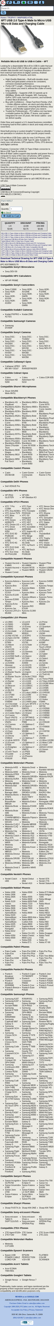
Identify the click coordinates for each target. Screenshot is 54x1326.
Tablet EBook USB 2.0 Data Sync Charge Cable (17, 241)
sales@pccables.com (33, 1318)
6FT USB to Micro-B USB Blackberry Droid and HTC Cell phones (23, 243)
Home (3, 18)
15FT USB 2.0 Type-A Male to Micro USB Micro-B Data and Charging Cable (26, 253)
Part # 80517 (7, 201)
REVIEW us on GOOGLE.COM (27, 1297)
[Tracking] (30, 2)
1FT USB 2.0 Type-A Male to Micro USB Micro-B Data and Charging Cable (26, 235)
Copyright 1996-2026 (11, 1307)
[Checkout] (24, 2)
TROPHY (11, 18)
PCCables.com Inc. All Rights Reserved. (35, 1307)
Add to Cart (12, 215)
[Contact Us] (36, 2)
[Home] (3, 3)
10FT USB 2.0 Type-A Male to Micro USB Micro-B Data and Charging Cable (26, 251)
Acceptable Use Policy (19, 1310)
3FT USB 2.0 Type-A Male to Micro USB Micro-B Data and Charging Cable (26, 237)
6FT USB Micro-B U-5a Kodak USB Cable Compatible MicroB (22, 247)
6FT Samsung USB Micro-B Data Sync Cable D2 (17, 239)
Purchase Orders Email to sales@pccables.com (27, 1303)
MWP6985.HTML (25, 18)
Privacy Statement (36, 1310)
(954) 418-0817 (18, 1318)
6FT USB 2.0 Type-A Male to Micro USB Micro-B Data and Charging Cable (26, 245)
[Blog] (9, 2)
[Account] (41, 2)
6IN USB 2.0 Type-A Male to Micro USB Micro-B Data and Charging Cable (26, 233)
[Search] (3, 13)
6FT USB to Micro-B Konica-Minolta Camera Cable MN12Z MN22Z (24, 249)
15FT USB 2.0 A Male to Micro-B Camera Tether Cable (19, 255)
